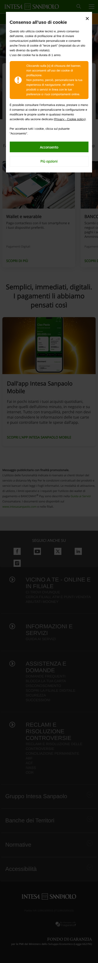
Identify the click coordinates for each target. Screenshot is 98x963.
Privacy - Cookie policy (70, 119)
